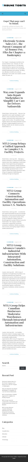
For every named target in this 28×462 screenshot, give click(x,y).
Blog (3, 428)
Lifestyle (4, 436)
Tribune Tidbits (13, 456)
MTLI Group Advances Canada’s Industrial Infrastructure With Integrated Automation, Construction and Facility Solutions (14, 255)
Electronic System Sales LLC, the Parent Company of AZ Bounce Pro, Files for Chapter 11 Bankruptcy (14, 48)
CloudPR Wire (10, 37)
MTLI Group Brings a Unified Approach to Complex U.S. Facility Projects (14, 148)
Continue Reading (14, 80)
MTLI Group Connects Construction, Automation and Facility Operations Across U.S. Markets (14, 198)
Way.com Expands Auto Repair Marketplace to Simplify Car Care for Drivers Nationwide (14, 99)
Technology (5, 439)
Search (4, 365)
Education (4, 434)
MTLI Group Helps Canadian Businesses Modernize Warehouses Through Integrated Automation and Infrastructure (14, 315)
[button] (1, 14)
